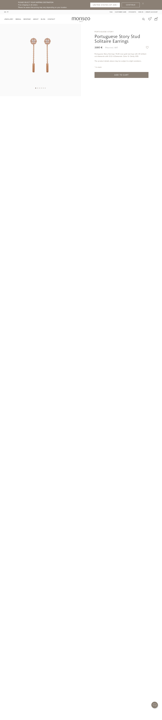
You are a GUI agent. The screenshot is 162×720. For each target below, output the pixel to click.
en (5, 12)
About (36, 19)
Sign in (140, 12)
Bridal (18, 19)
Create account (152, 12)
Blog (43, 19)
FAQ (111, 12)
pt (8, 12)
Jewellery (8, 19)
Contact (51, 19)
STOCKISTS (132, 12)
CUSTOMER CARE (120, 12)
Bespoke (27, 19)
